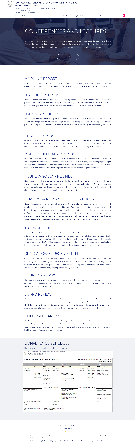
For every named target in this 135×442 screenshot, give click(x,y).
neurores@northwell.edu (67, 425)
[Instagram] (124, 15)
